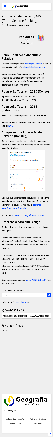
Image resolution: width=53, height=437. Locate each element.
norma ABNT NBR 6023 (36, 280)
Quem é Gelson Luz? (21, 302)
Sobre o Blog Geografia (15, 419)
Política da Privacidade (38, 419)
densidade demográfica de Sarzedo (28, 215)
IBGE (10, 126)
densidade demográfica (34, 67)
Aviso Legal (38, 423)
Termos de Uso (15, 423)
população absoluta (33, 63)
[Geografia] (20, 7)
